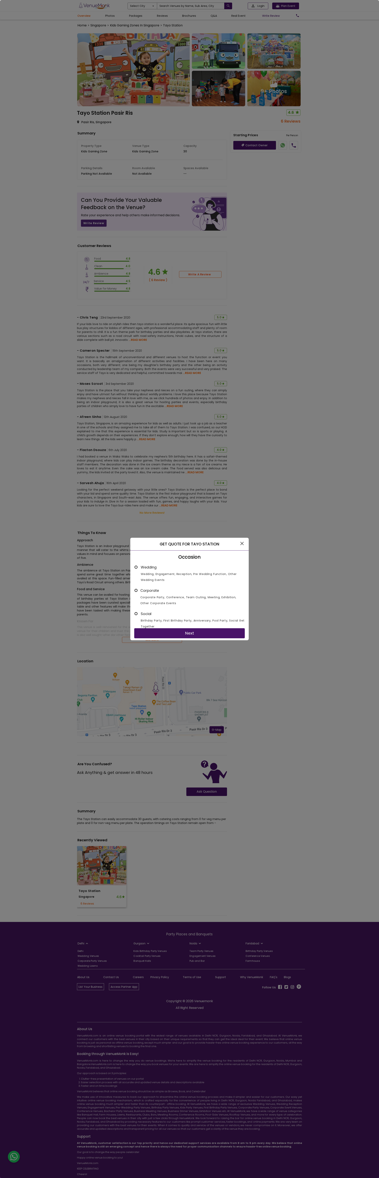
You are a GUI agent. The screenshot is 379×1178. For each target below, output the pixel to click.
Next (189, 633)
